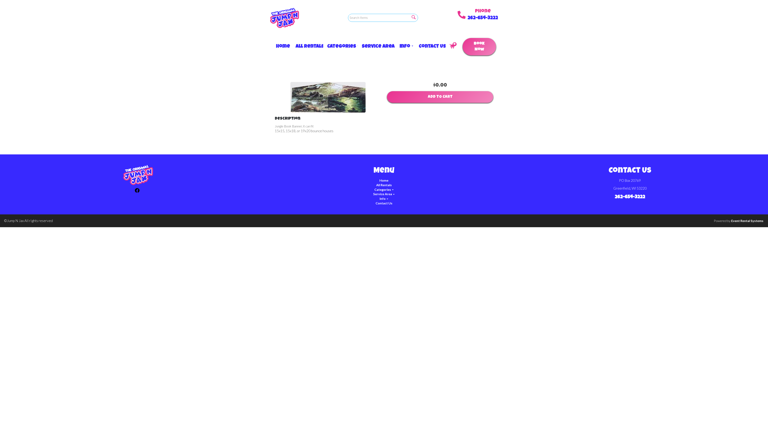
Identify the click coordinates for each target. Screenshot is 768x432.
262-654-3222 (483, 18)
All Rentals (307, 46)
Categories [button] (340, 46)
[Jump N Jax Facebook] (137, 191)
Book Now (479, 47)
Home (282, 46)
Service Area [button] (377, 46)
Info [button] (405, 46)
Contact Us (430, 46)
